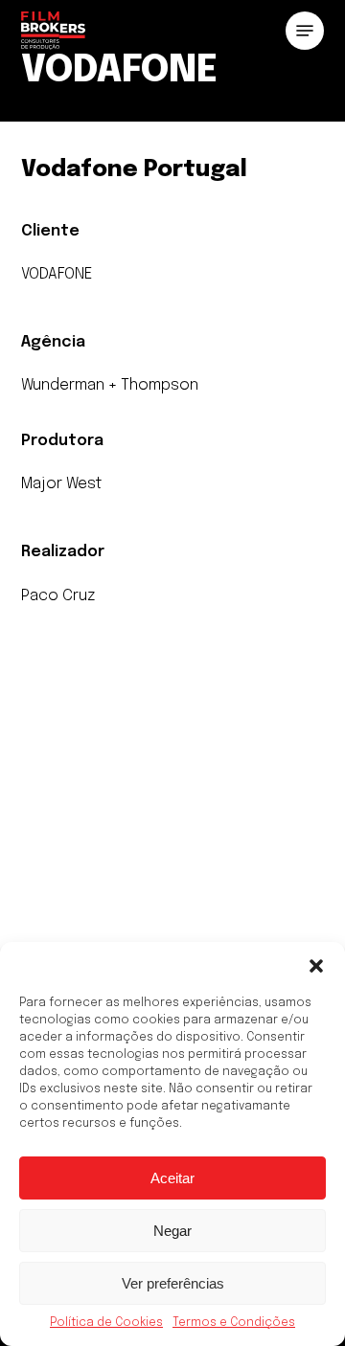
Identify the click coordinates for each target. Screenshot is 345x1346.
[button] (316, 966)
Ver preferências (173, 1283)
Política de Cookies (106, 1323)
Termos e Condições (233, 1323)
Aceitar (172, 1178)
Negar (172, 1231)
